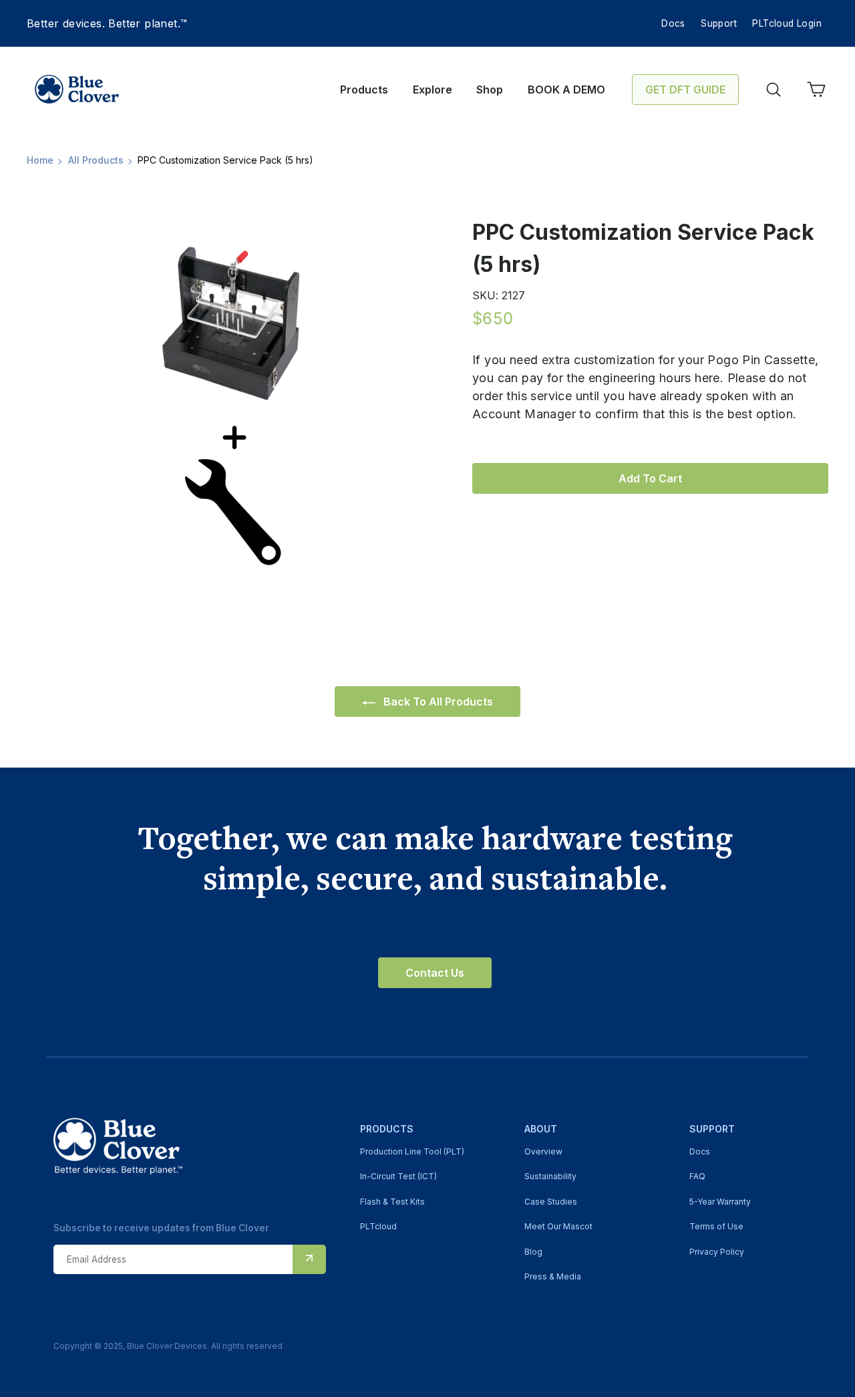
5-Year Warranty (720, 1202)
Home (40, 160)
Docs (673, 23)
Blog (533, 1252)
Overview (543, 1151)
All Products (96, 160)
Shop (489, 89)
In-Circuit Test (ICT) (398, 1176)
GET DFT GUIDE (685, 89)
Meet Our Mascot (558, 1226)
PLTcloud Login (787, 23)
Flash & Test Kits (392, 1202)
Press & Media (552, 1276)
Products (364, 89)
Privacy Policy (716, 1252)
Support (719, 23)
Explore (432, 89)
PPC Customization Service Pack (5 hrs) (225, 160)
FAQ (697, 1176)
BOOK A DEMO (566, 89)
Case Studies (550, 1202)
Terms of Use (716, 1226)
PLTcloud (378, 1226)
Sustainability (550, 1176)
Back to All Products (437, 701)
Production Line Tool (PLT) (412, 1151)
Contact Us (434, 972)
